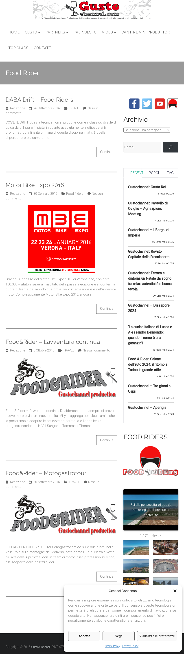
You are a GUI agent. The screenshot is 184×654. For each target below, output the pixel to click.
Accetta (84, 636)
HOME (14, 32)
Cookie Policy (112, 646)
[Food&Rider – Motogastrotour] (61, 496)
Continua (106, 152)
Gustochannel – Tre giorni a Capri (149, 388)
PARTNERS (55, 32)
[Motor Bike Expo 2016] (61, 208)
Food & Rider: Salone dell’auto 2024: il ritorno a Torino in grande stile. (147, 364)
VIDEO (107, 32)
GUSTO (31, 32)
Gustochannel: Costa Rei (147, 187)
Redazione (17, 108)
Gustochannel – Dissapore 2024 (149, 308)
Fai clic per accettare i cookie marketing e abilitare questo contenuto (151, 510)
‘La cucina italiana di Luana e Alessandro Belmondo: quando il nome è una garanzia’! (150, 335)
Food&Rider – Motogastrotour (46, 473)
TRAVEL (68, 350)
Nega (119, 636)
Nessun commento (96, 350)
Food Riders (74, 193)
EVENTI (74, 108)
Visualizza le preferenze (157, 636)
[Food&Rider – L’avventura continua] (61, 360)
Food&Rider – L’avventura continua (53, 341)
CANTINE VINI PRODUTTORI (146, 32)
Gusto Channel (40, 647)
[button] (175, 591)
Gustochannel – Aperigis (147, 407)
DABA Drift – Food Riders (39, 99)
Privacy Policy (130, 646)
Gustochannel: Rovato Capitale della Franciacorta (148, 254)
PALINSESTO (85, 32)
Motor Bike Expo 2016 (35, 185)
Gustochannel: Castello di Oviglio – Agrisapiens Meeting (148, 208)
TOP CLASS (18, 48)
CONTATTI (43, 48)
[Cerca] (170, 147)
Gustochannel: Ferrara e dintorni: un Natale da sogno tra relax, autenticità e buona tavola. (150, 281)
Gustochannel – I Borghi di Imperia (148, 232)
